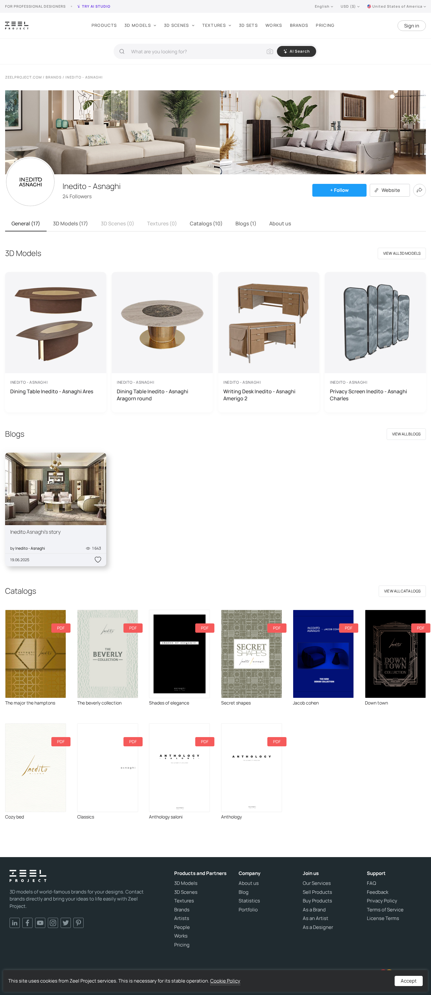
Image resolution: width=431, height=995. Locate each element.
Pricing (325, 25)
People (182, 927)
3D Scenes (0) (117, 223)
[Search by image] (269, 51)
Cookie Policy (225, 980)
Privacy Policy (382, 901)
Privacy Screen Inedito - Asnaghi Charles (368, 395)
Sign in (411, 25)
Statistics (249, 901)
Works (273, 25)
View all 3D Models (401, 253)
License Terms (383, 918)
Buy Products (317, 901)
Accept (409, 980)
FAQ (371, 883)
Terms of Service (385, 910)
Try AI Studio (96, 6)
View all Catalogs (402, 591)
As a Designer (318, 927)
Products (104, 25)
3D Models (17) (70, 223)
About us (280, 223)
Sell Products (317, 892)
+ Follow (339, 190)
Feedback (377, 892)
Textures (214, 25)
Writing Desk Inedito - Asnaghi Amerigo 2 (259, 395)
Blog (244, 892)
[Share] (419, 190)
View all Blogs (406, 434)
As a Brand (314, 910)
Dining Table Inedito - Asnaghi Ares (51, 391)
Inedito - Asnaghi (30, 548)
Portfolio (248, 910)
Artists (181, 918)
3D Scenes (176, 25)
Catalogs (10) (206, 223)
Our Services (317, 883)
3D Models (137, 25)
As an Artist (315, 918)
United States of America (397, 6)
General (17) (25, 223)
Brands (299, 25)
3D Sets (248, 25)
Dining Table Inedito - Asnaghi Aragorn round (152, 395)
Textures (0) (162, 223)
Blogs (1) (245, 223)
